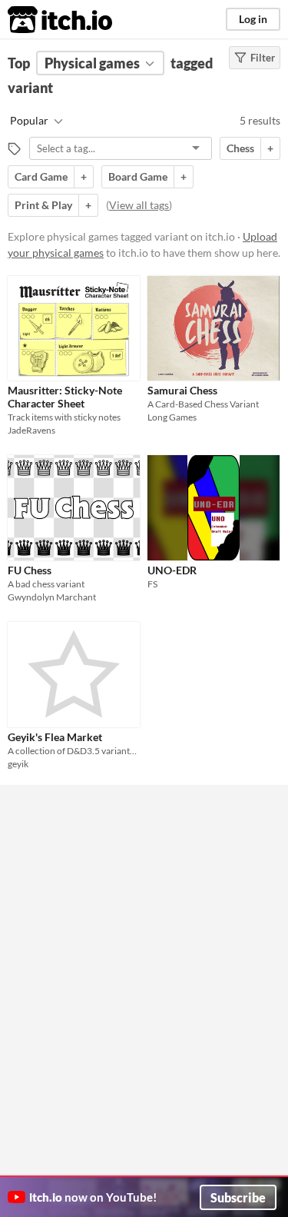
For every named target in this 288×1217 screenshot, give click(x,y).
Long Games (172, 417)
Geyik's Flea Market (55, 736)
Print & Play (43, 204)
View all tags (139, 204)
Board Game (137, 176)
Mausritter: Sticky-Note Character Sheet (65, 397)
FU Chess (29, 570)
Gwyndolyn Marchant (52, 597)
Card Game (41, 176)
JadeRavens (31, 430)
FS (152, 584)
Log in (253, 18)
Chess (240, 148)
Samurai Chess (182, 390)
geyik (18, 764)
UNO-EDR (172, 570)
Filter (262, 58)
